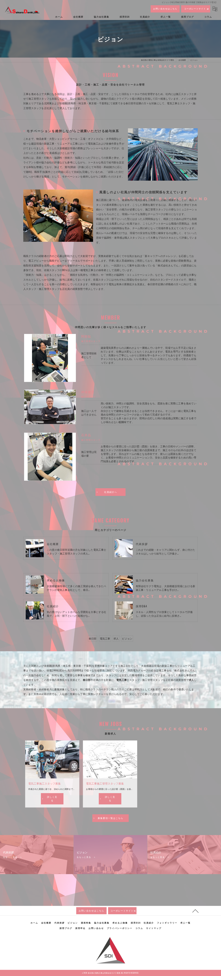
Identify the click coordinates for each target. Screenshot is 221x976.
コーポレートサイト (195, 8)
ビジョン (127, 638)
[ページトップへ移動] (195, 911)
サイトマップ (153, 928)
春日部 (93, 638)
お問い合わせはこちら (165, 8)
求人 (116, 638)
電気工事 (105, 638)
